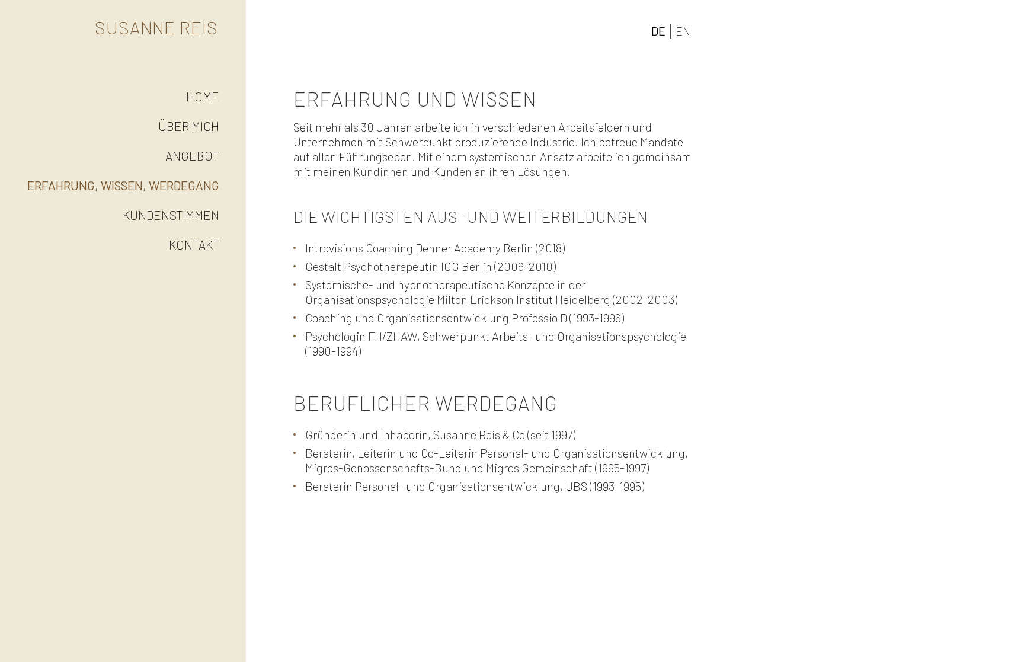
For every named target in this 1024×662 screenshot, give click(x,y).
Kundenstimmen (171, 214)
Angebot (192, 155)
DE (658, 31)
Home (202, 96)
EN (683, 31)
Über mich (188, 126)
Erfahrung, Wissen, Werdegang (123, 185)
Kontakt (194, 244)
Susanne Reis (156, 27)
